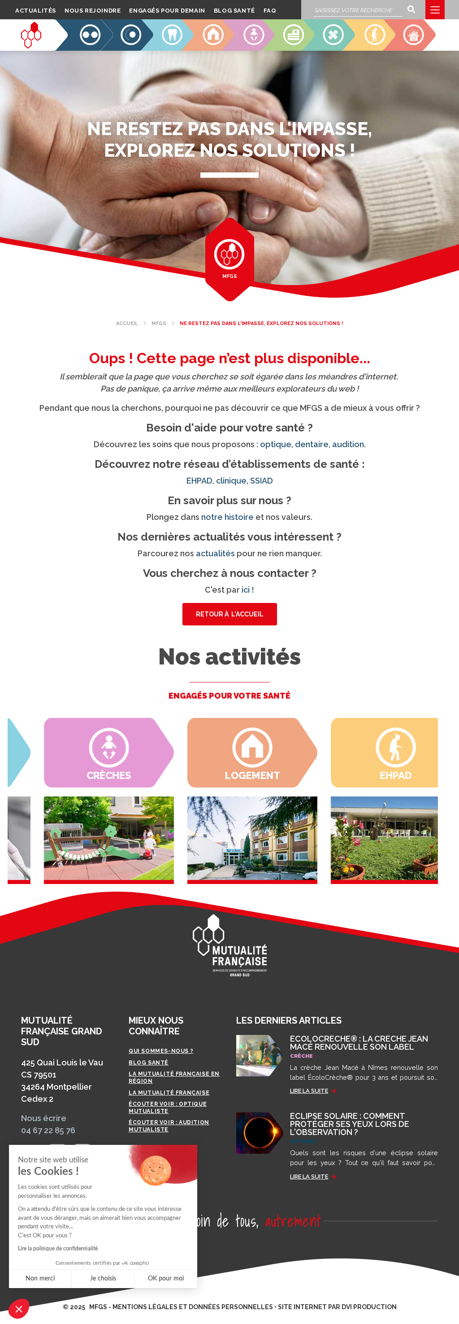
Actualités (35, 10)
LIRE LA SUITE (309, 1090)
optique (275, 444)
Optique (88, 47)
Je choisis (103, 1279)
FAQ (270, 10)
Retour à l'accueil (230, 614)
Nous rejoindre (93, 10)
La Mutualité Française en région (174, 1077)
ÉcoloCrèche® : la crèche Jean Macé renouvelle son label (359, 1042)
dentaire (312, 444)
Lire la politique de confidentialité (58, 1248)
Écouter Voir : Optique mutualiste (168, 1107)
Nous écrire (43, 1118)
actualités (215, 553)
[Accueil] (31, 35)
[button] (19, 1309)
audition (348, 444)
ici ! (248, 589)
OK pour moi (166, 1279)
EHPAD (374, 47)
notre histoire (227, 517)
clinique (231, 480)
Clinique (289, 47)
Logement (206, 47)
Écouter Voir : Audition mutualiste (169, 1126)
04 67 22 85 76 (48, 1130)
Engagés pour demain (167, 10)
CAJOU (414, 47)
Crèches (249, 47)
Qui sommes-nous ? (161, 1051)
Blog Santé (234, 10)
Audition (127, 47)
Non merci (40, 1279)
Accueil (127, 323)
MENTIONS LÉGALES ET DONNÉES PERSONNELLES (193, 1307)
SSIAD (334, 47)
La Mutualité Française (169, 1093)
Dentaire (168, 47)
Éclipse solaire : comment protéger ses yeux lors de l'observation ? (349, 1124)
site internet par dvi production (337, 1307)
